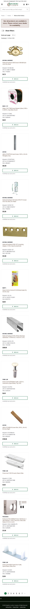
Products (3, 15)
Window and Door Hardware (19, 15)
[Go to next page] (24, 593)
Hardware (9, 15)
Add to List (16, 79)
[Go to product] (15, 51)
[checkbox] (2, 30)
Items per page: (6, 35)
